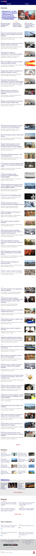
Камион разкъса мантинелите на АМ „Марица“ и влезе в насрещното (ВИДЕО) (17, 25)
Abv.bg (2, 540)
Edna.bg (16, 541)
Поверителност (26, 542)
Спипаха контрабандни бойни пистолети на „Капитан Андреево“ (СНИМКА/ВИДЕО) (10, 175)
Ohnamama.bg (5, 541)
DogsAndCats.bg (13, 540)
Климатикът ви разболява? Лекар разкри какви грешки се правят (6, 473)
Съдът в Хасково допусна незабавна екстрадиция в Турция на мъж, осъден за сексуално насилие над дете (11, 232)
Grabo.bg (9, 541)
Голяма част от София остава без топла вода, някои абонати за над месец (6, 455)
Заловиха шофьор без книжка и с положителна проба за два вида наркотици (12, 203)
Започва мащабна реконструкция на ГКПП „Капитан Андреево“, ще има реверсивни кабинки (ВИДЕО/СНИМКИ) (12, 186)
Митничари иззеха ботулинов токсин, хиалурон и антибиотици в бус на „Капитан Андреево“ (12, 434)
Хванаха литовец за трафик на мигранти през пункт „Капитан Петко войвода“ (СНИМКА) (11, 366)
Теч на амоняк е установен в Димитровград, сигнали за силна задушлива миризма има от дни (12, 165)
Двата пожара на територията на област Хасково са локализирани (11, 356)
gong (20, 536)
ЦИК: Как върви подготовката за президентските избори (5, 466)
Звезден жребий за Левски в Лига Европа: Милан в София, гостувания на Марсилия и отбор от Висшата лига (26, 533)
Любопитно (5, 480)
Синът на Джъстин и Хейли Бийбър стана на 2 (26, 525)
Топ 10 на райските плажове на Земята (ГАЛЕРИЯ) (22, 472)
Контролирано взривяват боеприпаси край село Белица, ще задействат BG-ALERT (5, 461)
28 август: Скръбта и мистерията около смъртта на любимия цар (9, 533)
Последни (9, 3)
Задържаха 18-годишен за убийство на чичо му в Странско (12, 347)
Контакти (26, 541)
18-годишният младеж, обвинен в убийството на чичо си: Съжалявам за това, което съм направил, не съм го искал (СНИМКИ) (12, 300)
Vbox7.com (5, 540)
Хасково (27, 3)
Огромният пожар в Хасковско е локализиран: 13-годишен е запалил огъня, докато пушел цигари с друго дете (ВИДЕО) (12, 81)
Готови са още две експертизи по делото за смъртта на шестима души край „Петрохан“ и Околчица (8, 509)
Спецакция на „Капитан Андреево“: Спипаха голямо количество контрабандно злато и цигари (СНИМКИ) (12, 396)
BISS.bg (2, 541)
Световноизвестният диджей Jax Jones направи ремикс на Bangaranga (4, 486)
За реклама (25, 540)
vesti (2, 535)
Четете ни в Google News (11, 547)
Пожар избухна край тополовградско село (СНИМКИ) (12, 406)
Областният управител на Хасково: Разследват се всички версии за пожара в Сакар (12, 242)
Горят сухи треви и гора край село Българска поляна (10, 262)
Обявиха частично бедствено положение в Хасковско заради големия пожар (12, 101)
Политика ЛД (31, 542)
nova (2, 528)
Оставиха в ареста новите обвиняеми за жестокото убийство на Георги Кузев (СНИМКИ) (9, 504)
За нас (23, 540)
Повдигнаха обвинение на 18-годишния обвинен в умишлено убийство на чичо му (12, 338)
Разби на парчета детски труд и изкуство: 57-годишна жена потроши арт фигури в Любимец (30, 25)
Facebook (29, 541)
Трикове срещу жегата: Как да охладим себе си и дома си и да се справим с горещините (9, 526)
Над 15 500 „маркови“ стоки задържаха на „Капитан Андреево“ (11, 289)
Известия (28, 543)
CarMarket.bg (17, 540)
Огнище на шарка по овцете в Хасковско (11, 271)
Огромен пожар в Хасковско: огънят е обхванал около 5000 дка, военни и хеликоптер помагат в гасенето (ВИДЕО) (11, 145)
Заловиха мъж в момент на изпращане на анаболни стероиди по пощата (11, 71)
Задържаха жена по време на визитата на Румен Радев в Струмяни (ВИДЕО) (27, 509)
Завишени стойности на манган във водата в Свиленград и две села (12, 310)
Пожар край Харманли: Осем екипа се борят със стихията (10, 212)
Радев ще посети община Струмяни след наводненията (22, 460)
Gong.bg (9, 540)
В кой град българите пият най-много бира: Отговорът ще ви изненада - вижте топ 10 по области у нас (12, 377)
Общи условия (10, 552)
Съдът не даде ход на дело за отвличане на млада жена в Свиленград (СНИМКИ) (12, 415)
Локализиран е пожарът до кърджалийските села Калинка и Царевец (11, 53)
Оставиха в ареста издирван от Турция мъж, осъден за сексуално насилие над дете (12, 386)
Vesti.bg (18, 541)
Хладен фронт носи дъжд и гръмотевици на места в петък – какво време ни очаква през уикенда (24, 455)
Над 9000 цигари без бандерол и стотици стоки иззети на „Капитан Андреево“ (11, 126)
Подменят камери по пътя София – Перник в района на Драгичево (23, 466)
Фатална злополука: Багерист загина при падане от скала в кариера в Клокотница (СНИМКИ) (11, 34)
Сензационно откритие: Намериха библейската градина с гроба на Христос (21, 486)
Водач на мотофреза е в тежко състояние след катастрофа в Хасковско (11, 62)
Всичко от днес (18, 514)
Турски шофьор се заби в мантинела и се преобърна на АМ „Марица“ (11, 424)
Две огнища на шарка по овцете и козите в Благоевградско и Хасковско (5, 25)
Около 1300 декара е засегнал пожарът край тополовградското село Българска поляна (11, 253)
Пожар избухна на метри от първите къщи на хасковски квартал (12, 319)
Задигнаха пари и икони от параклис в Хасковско (11, 329)
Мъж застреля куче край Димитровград (11, 195)
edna (20, 527)
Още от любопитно (18, 492)
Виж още (18, 444)
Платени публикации (31, 540)
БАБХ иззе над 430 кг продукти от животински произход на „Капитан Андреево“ (10, 92)
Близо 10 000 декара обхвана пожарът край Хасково (12, 135)
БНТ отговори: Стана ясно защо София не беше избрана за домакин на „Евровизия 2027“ (27, 504)
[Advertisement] (18, 282)
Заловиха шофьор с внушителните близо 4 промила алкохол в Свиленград (12, 44)
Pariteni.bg (12, 541)
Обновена (4, 451)
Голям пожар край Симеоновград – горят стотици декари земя (11, 155)
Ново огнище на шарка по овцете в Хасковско (10, 222)
